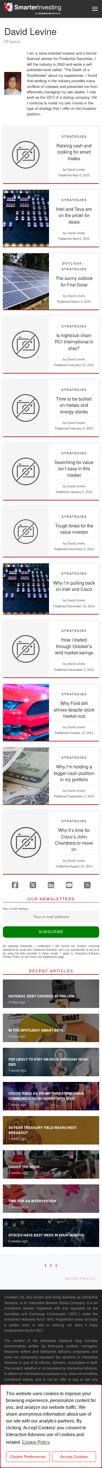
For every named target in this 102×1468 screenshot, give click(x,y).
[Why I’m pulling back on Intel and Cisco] (26, 588)
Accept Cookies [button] (74, 1456)
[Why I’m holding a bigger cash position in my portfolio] (26, 775)
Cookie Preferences (28, 1456)
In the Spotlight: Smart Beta (35, 1030)
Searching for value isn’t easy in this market (74, 468)
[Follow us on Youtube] (69, 885)
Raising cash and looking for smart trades (74, 152)
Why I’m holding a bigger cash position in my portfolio (74, 773)
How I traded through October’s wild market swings (74, 646)
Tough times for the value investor (74, 528)
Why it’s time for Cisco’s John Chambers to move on (74, 839)
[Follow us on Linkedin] (51, 885)
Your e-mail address (16, 909)
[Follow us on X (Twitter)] (32, 885)
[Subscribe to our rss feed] (87, 885)
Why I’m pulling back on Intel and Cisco (74, 586)
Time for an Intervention (32, 1200)
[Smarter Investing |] (32, 6)
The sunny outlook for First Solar (74, 281)
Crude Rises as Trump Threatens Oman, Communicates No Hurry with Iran (46, 1096)
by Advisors (48, 13)
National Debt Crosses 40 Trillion (41, 996)
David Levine (76, 169)
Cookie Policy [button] (36, 1442)
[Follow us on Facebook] (15, 885)
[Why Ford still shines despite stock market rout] (26, 712)
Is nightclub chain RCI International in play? (74, 341)
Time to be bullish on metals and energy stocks (74, 405)
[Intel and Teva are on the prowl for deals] (26, 218)
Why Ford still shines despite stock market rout (74, 709)
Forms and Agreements (43, 957)
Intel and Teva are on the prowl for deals (74, 215)
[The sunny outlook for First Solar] (26, 281)
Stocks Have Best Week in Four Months (46, 1235)
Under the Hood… (25, 1166)
